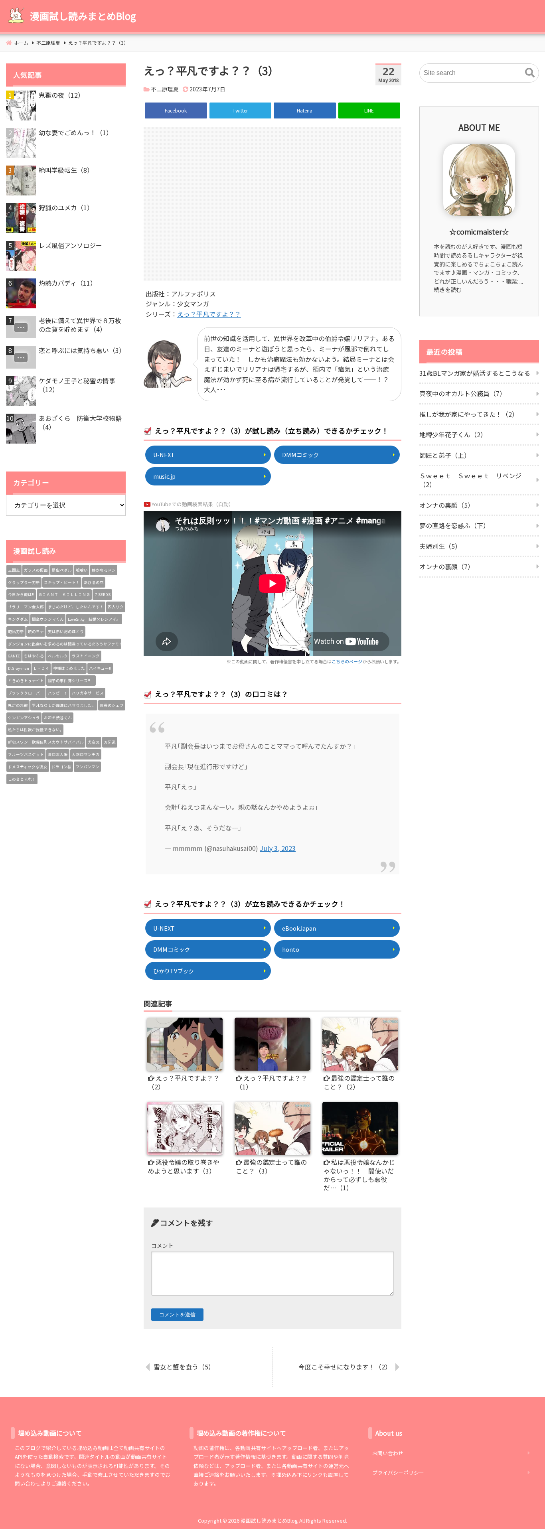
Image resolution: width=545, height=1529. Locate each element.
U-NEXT (164, 454)
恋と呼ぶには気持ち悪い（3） (82, 350)
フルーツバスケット (26, 754)
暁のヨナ (36, 631)
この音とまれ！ (22, 779)
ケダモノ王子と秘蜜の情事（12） (77, 385)
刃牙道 (110, 742)
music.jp (164, 476)
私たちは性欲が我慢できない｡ (35, 729)
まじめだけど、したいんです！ (76, 607)
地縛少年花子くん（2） (453, 434)
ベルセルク (58, 656)
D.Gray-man (18, 668)
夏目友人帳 (58, 754)
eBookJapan (299, 928)
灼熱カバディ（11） (68, 282)
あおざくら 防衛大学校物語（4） (80, 423)
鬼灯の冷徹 (18, 705)
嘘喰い (82, 570)
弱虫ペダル (62, 570)
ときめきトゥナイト (26, 680)
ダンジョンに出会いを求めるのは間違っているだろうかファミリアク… (64, 644)
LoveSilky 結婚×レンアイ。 (94, 619)
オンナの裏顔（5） (446, 505)
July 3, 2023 (278, 848)
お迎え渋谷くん (58, 717)
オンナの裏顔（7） (446, 566)
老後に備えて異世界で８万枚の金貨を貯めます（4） (80, 325)
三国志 (14, 570)
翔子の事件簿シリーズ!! (71, 680)
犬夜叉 (94, 742)
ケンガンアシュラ (24, 717)
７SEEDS (102, 594)
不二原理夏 (165, 89)
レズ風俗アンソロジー (70, 245)
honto (290, 949)
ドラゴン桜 (61, 766)
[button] (530, 73)
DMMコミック (300, 454)
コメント (162, 1245)
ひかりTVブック (173, 971)
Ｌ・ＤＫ (41, 668)
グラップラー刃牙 (24, 582)
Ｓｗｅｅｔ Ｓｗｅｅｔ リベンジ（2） (470, 480)
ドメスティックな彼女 (27, 766)
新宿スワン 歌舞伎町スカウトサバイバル (46, 742)
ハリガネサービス (88, 693)
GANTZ (14, 656)
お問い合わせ (387, 1453)
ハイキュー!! (100, 668)
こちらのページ (347, 661)
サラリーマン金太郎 (26, 607)
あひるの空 (94, 582)
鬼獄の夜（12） (61, 95)
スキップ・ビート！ (62, 582)
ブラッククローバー (26, 693)
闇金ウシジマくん (48, 619)
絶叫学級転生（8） (66, 170)
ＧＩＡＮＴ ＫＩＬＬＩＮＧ (64, 594)
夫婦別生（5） (440, 546)
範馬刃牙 (16, 631)
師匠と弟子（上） (444, 455)
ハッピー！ (58, 693)
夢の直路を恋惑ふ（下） (454, 525)
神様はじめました (69, 668)
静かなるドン (104, 570)
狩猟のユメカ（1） (66, 207)
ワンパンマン (87, 766)
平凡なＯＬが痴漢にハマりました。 (64, 705)
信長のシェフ (112, 705)
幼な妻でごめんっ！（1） (76, 132)
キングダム (18, 619)
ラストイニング (86, 656)
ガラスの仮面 (36, 570)
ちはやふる (34, 656)
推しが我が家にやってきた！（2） (468, 414)
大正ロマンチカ (86, 754)
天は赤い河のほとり (66, 631)
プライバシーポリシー (398, 1472)
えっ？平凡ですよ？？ (209, 314)
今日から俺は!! (21, 594)
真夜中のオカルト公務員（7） (462, 393)
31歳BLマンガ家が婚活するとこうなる (474, 373)
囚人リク (116, 607)
